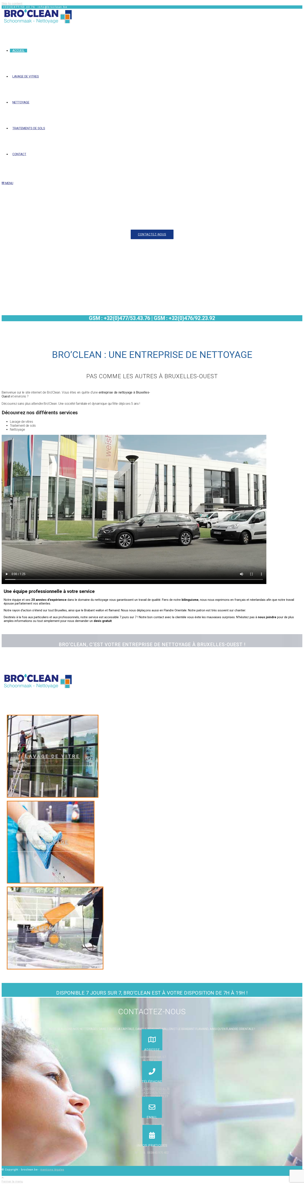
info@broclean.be (152, 1124)
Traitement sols (55, 928)
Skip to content (12, 3)
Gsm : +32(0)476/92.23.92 (152, 1092)
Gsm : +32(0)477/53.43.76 (152, 1089)
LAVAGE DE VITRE (52, 756)
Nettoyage (50, 842)
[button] (152, 234)
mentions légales (52, 1169)
